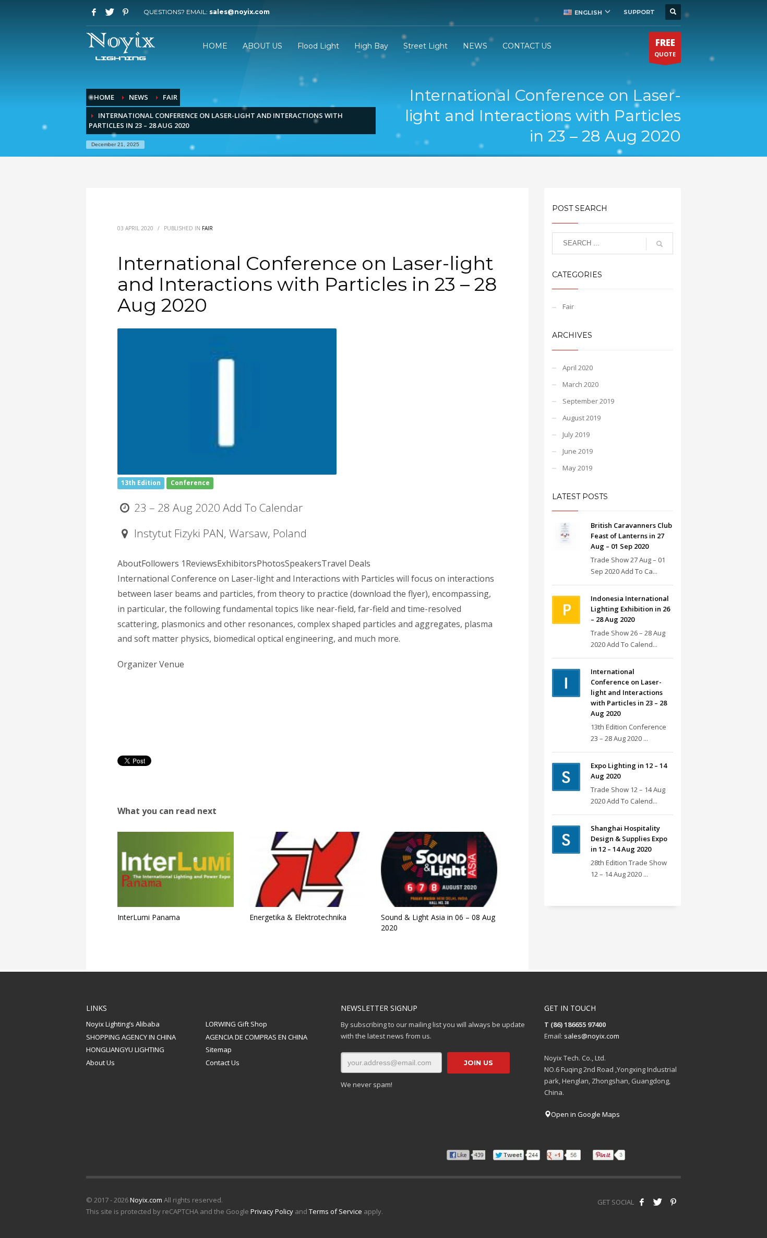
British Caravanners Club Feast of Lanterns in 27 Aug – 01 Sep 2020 (631, 536)
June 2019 (577, 451)
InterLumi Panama (148, 917)
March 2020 (580, 384)
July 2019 (576, 434)
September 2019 (588, 401)
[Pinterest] (125, 12)
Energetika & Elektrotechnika (297, 917)
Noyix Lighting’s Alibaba (123, 1024)
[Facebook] (94, 12)
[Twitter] (109, 12)
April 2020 (577, 367)
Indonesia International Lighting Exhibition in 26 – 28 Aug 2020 (630, 609)
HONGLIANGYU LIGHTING (125, 1049)
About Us (100, 1062)
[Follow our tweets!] (657, 1202)
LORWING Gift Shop (236, 1024)
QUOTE (665, 47)
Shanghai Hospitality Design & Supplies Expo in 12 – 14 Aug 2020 (629, 838)
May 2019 (577, 468)
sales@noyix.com (239, 12)
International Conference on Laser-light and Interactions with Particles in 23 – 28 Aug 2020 (629, 692)
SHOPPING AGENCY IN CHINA (131, 1037)
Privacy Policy (271, 1211)
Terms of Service (335, 1211)
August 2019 (581, 417)
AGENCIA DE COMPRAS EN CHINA (256, 1037)
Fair (207, 228)
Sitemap (219, 1049)
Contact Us (222, 1062)
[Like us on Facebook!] (642, 1202)
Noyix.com (146, 1200)
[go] (659, 244)
